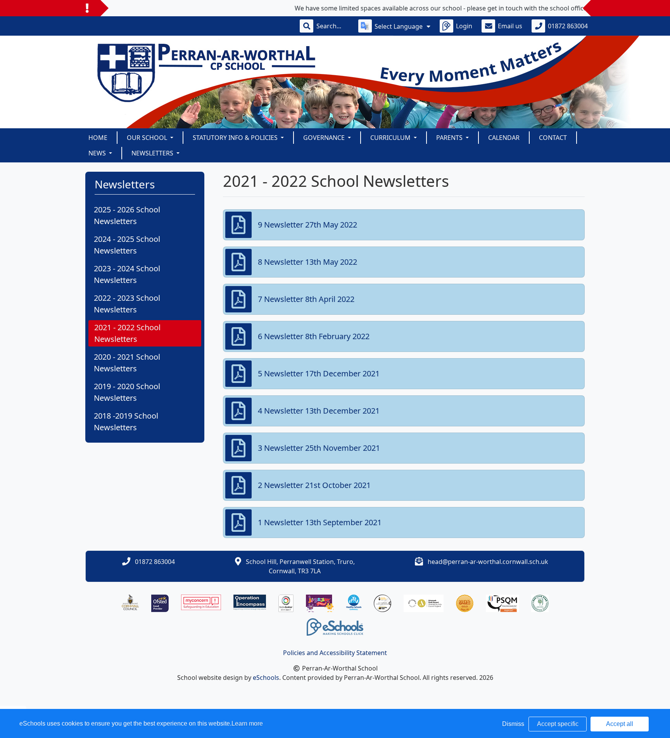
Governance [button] (324, 137)
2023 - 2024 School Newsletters (127, 274)
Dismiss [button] (513, 724)
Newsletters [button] (153, 153)
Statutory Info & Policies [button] (236, 137)
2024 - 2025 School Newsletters (127, 245)
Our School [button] (148, 137)
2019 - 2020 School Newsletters (127, 392)
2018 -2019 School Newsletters (126, 421)
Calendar (504, 137)
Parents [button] (450, 137)
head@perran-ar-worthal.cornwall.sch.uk (488, 561)
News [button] (97, 153)
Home (97, 137)
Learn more (247, 723)
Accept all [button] (619, 724)
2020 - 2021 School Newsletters (127, 363)
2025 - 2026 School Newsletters (127, 215)
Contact (553, 137)
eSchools (266, 677)
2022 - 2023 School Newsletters (127, 304)
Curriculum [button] (391, 137)
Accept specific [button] (557, 724)
